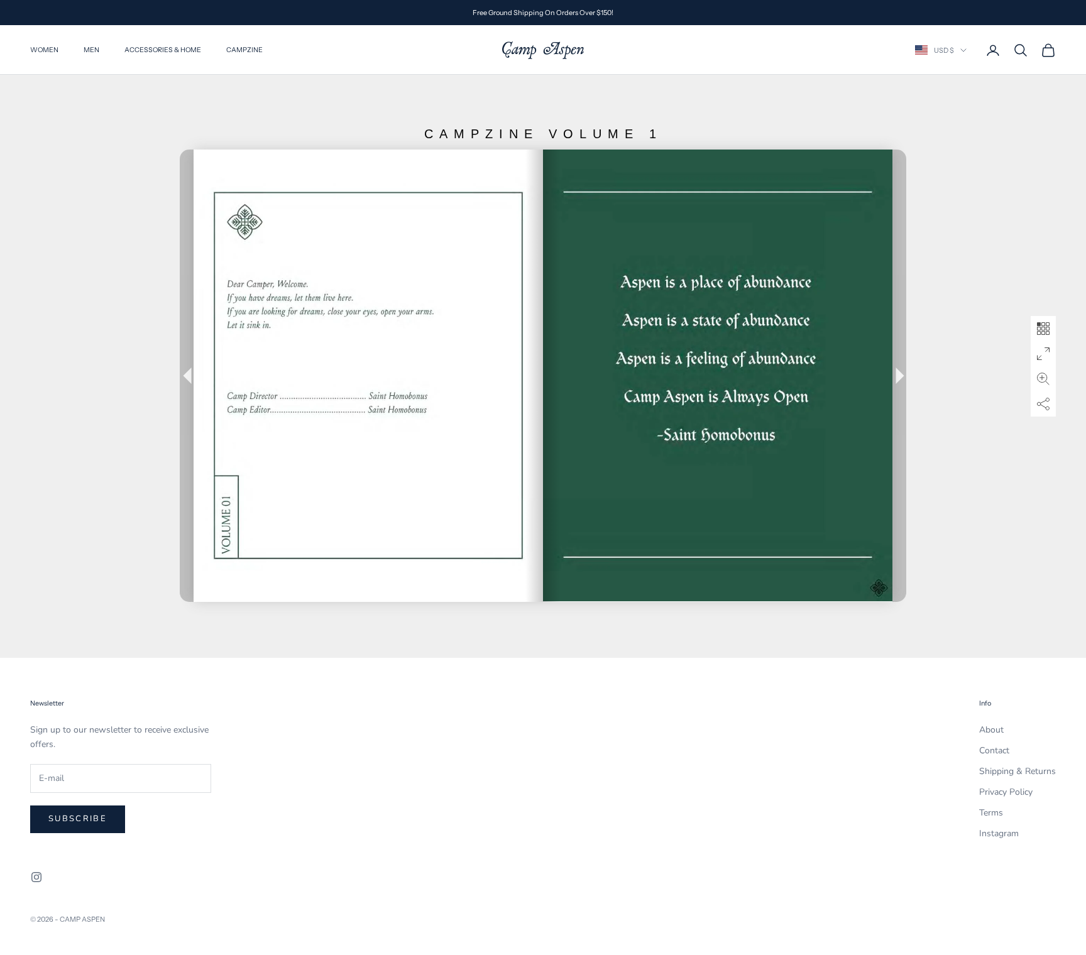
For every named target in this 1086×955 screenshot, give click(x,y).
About (991, 730)
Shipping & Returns (1017, 771)
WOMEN (44, 50)
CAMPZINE (244, 50)
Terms (991, 813)
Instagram (999, 833)
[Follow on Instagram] (36, 877)
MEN (91, 50)
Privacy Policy (1006, 792)
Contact (994, 750)
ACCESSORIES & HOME (162, 50)
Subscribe (77, 818)
